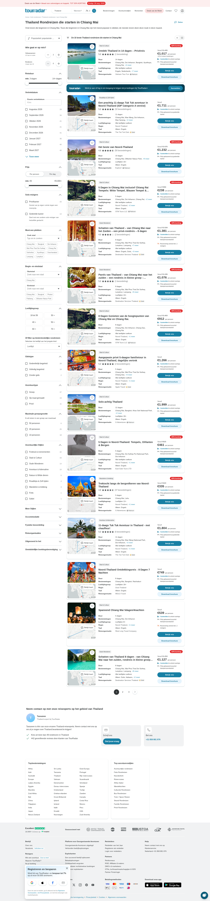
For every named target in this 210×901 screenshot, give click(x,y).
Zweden (83, 793)
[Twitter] (73, 884)
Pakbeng (30, 299)
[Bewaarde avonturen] (176, 10)
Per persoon (34, 174)
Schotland (83, 783)
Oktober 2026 (35, 121)
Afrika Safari (118, 783)
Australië (31, 776)
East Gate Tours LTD (123, 469)
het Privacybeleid (43, 893)
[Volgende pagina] (134, 691)
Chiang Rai (52, 248)
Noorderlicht (118, 776)
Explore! (118, 168)
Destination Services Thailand (126, 254)
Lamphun (39, 257)
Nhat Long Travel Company (125, 631)
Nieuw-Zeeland (34, 815)
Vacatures (34, 848)
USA (81, 811)
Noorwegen (58, 815)
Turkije (82, 790)
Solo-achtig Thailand (110, 401)
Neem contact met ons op (155, 845)
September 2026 (36, 115)
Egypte (31, 786)
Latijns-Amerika (34, 783)
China (30, 800)
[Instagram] (80, 884)
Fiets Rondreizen (120, 772)
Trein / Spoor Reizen (122, 797)
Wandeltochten (119, 786)
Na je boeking (30, 864)
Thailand (57, 776)
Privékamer (34, 202)
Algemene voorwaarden (117, 897)
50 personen (34, 423)
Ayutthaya (40, 252)
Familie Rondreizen (121, 804)
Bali (29, 797)
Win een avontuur (37, 858)
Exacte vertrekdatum (35, 99)
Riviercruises (119, 779)
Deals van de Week (154, 11)
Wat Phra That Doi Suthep (36, 248)
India (30, 808)
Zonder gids (34, 375)
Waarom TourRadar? (33, 861)
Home (27, 17)
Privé (31, 404)
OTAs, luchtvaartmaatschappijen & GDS (120, 869)
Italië (55, 808)
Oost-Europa (84, 769)
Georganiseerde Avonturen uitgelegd (79, 845)
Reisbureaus (110, 860)
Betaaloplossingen (72, 860)
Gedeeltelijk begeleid (38, 363)
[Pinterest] (86, 884)
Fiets (31, 493)
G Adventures (120, 422)
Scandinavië (84, 779)
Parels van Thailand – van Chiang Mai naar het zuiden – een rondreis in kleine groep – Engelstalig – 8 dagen (125, 277)
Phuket (50, 294)
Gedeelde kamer (36, 214)
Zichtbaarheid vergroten (74, 863)
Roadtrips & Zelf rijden (38, 481)
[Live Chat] (204, 895)
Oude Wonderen (36, 464)
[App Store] (153, 884)
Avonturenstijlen (124, 11)
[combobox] (43, 238)
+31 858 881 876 (153, 739)
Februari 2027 (35, 144)
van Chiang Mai (62, 17)
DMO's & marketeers (113, 866)
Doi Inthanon (52, 244)
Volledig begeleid (36, 369)
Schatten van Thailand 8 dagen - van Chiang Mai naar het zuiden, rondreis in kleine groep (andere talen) (124, 659)
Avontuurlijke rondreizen (123, 769)
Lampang (30, 257)
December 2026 (36, 133)
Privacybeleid (91, 897)
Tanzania (57, 772)
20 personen (34, 429)
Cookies (102, 897)
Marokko (31, 790)
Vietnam (57, 779)
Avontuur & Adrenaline (39, 469)
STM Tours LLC (121, 211)
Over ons (28, 845)
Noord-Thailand (121, 126)
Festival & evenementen (39, 452)
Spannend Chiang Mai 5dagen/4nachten (121, 610)
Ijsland (56, 800)
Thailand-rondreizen (49, 17)
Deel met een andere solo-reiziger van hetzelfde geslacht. (44, 218)
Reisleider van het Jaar (114, 845)
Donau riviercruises (61, 786)
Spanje (82, 786)
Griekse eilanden (60, 793)
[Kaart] (182, 38)
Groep (32, 392)
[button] (169, 59)
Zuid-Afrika (32, 793)
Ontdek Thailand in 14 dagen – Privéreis (121, 50)
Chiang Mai (31, 244)
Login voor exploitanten (74, 869)
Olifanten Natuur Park (43, 299)
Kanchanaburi (52, 252)
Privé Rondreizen (120, 808)
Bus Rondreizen (120, 793)
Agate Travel (120, 387)
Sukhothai (30, 252)
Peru (81, 808)
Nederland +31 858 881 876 (155, 851)
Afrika (30, 769)
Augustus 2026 (35, 109)
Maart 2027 (34, 150)
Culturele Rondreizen (122, 790)
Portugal (83, 772)
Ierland (56, 804)
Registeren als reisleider (114, 848)
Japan (30, 811)
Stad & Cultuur (35, 458)
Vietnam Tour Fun (122, 74)
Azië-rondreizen (35, 17)
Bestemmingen (109, 11)
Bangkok (41, 244)
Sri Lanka (57, 769)
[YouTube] (92, 884)
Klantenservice (150, 848)
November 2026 (36, 127)
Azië (29, 772)
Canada (83, 797)
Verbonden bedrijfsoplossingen (77, 848)
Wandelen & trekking (38, 487)
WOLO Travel (120, 594)
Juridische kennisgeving (74, 897)
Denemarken (59, 783)
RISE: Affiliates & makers (114, 863)
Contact (169, 11)
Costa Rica (84, 800)
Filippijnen (32, 804)
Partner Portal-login (112, 872)
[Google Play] (172, 884)
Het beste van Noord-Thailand (115, 147)
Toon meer (34, 157)
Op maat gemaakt (36, 398)
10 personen (34, 435)
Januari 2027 (34, 139)
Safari (31, 499)
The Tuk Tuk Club (122, 132)
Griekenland (58, 790)
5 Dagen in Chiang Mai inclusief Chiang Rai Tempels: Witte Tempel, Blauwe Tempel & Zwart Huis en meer (123, 190)
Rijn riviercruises (86, 776)
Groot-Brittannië (60, 797)
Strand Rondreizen (121, 800)
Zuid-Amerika (85, 815)
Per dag (52, 174)
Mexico (82, 804)
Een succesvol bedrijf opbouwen (77, 857)
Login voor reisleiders (113, 851)
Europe (31, 779)
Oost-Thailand (120, 588)
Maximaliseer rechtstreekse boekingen (80, 866)
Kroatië (56, 811)
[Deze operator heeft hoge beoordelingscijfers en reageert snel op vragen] (132, 132)
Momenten (139, 11)
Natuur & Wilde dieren (38, 475)
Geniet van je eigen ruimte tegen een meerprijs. (43, 206)
